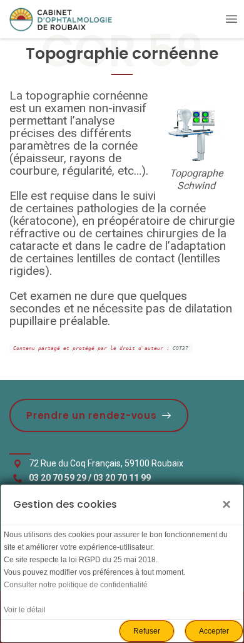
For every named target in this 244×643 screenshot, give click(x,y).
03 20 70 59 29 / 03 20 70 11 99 (90, 478)
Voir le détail (25, 609)
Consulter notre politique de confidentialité (76, 584)
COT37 (180, 348)
